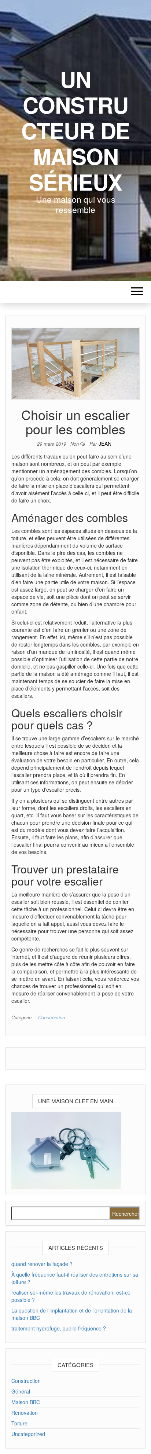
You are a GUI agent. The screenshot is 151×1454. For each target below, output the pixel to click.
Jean (105, 443)
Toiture (19, 1423)
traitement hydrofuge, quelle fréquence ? (58, 1328)
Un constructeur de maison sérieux (75, 130)
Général (20, 1391)
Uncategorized (28, 1434)
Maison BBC (25, 1402)
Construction (51, 1017)
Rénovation (24, 1412)
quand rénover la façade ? (42, 1263)
